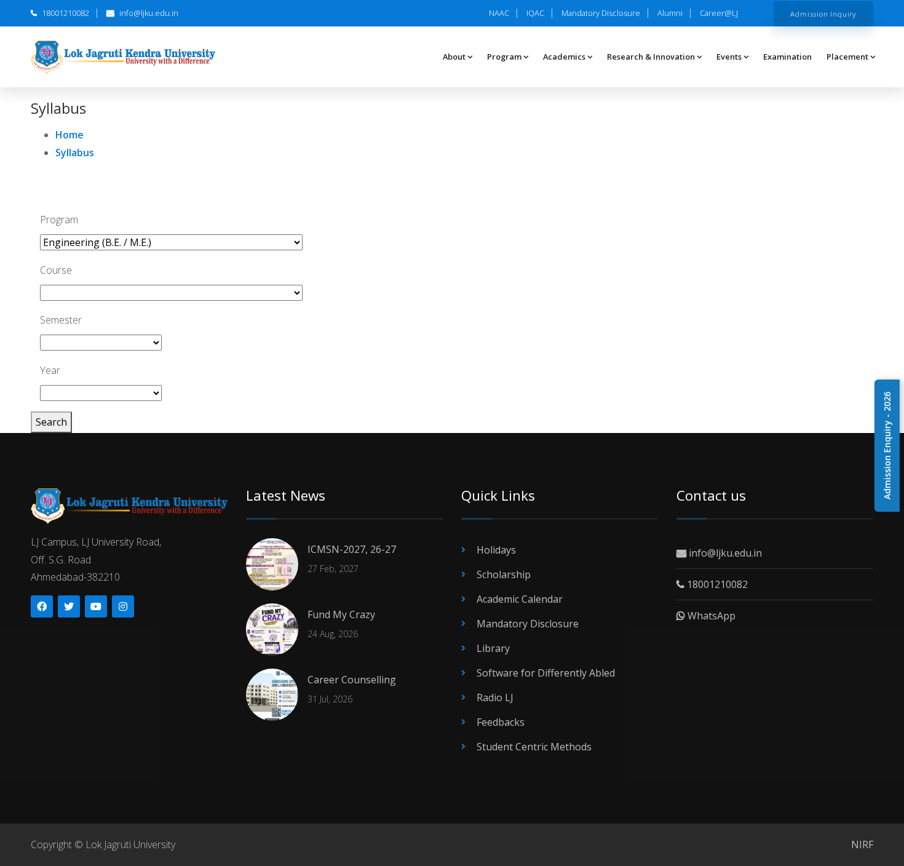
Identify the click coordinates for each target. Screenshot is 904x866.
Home (69, 134)
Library (493, 648)
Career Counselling (351, 679)
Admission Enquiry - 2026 (887, 445)
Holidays (496, 550)
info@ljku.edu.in (147, 12)
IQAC (535, 12)
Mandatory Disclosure (600, 12)
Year (50, 370)
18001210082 (64, 12)
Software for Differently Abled (546, 673)
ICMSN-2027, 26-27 (351, 549)
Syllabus (74, 152)
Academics (564, 56)
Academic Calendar (520, 599)
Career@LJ (719, 12)
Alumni (670, 12)
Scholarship (504, 574)
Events (729, 56)
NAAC (499, 12)
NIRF (862, 844)
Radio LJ (495, 697)
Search (51, 422)
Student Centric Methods (534, 746)
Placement (847, 56)
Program (504, 56)
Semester (61, 320)
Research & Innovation (651, 56)
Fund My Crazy (341, 614)
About (454, 56)
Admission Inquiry (823, 13)
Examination (787, 56)
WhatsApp (710, 615)
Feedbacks (501, 722)
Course (56, 270)
